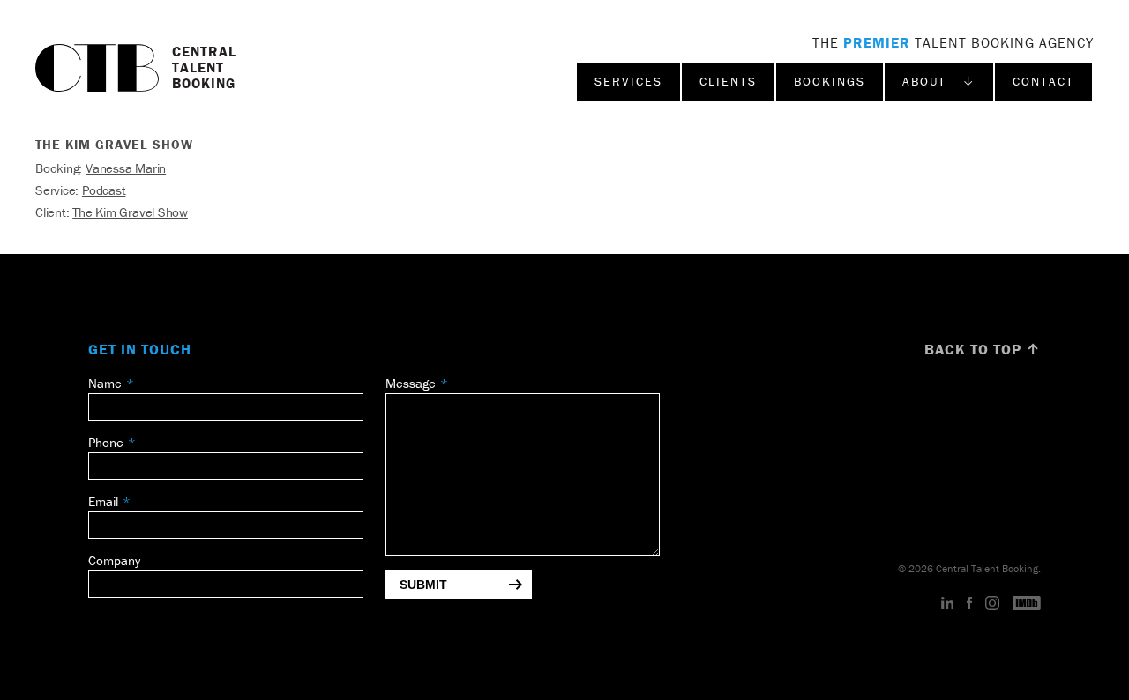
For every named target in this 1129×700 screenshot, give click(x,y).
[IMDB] (1027, 604)
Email (103, 501)
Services (628, 81)
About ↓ (939, 81)
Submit (423, 584)
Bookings (829, 81)
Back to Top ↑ (982, 349)
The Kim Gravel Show (130, 212)
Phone (105, 442)
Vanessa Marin (126, 168)
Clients (728, 81)
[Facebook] (969, 604)
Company (114, 560)
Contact (1043, 81)
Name (105, 383)
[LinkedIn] (947, 604)
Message (410, 383)
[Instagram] (992, 604)
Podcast (103, 190)
